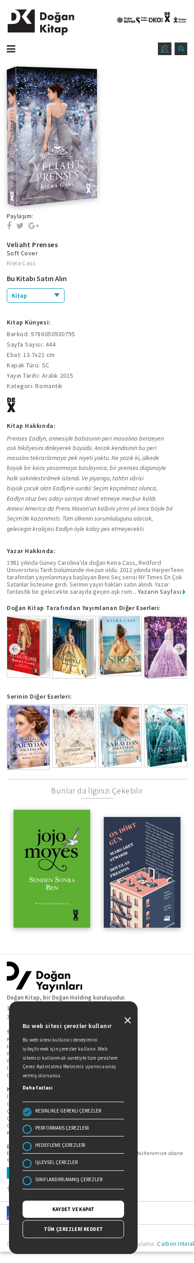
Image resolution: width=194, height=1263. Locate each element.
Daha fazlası (38, 1088)
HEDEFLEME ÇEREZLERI (60, 1145)
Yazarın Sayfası (160, 591)
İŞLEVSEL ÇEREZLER (56, 1162)
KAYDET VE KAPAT (73, 1209)
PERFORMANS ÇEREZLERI (62, 1128)
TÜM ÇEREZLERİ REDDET (73, 1229)
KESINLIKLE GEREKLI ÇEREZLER (68, 1111)
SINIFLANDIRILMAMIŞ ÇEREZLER (68, 1179)
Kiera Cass (21, 263)
